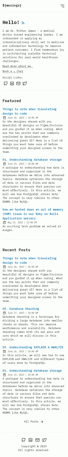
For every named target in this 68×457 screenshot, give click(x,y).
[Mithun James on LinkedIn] (12, 83)
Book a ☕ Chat (13, 71)
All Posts (32, 421)
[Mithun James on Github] (6, 83)
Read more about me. (18, 66)
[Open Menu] (62, 6)
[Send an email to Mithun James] (18, 83)
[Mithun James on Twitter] (25, 83)
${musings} (12, 5)
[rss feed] (23, 23)
